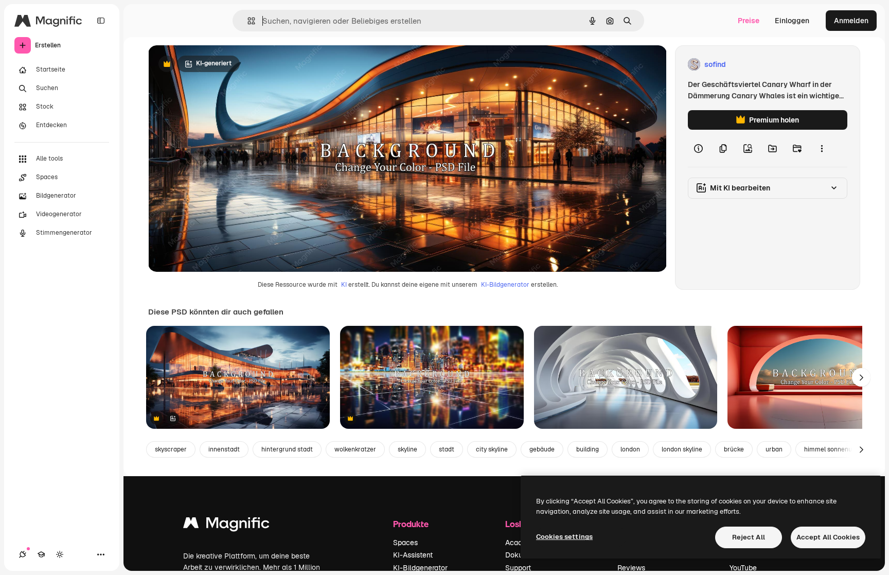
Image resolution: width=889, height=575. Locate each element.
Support (518, 567)
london (630, 449)
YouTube (743, 567)
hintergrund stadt (287, 449)
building (587, 449)
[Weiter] (861, 377)
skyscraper (171, 449)
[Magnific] (226, 525)
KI (344, 285)
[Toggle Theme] (59, 554)
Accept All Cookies (828, 537)
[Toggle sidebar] (101, 20)
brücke (734, 449)
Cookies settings (564, 536)
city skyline (492, 449)
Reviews (631, 567)
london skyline (682, 449)
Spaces (405, 542)
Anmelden (851, 20)
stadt (446, 449)
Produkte (411, 523)
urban (774, 449)
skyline (407, 449)
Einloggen (792, 20)
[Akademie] (41, 554)
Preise (748, 20)
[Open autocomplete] (247, 21)
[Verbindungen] (22, 554)
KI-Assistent (413, 555)
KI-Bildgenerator (505, 285)
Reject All (748, 537)
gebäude (542, 449)
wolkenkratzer (355, 449)
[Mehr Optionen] (821, 148)
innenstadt (224, 449)
